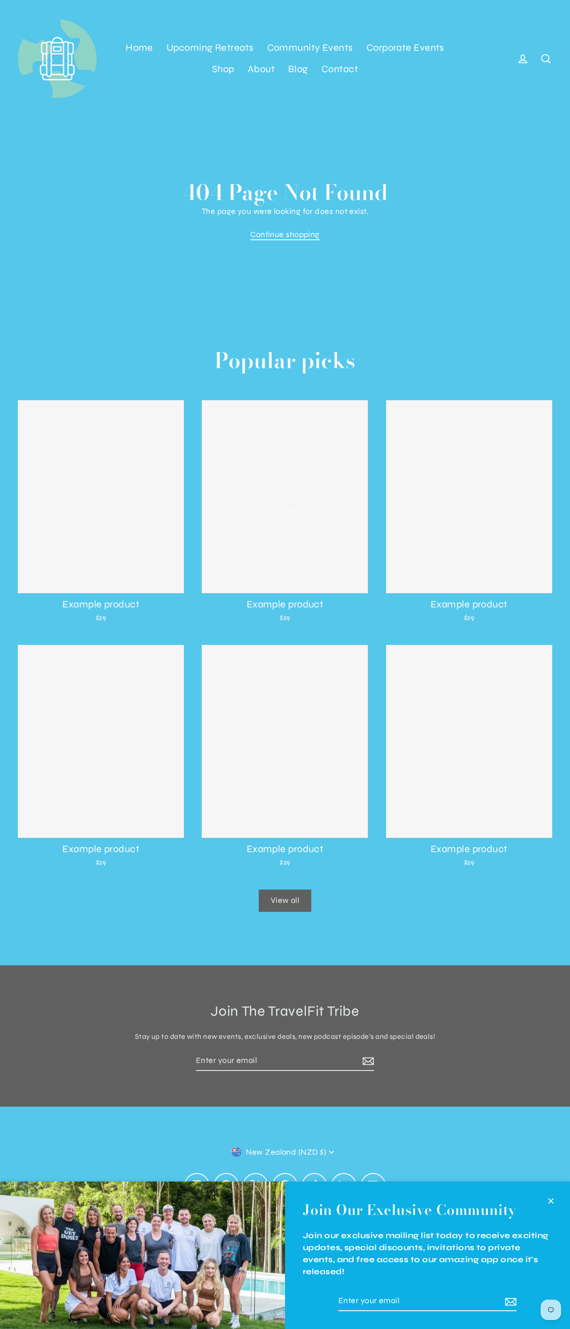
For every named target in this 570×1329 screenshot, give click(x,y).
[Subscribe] (509, 1301)
